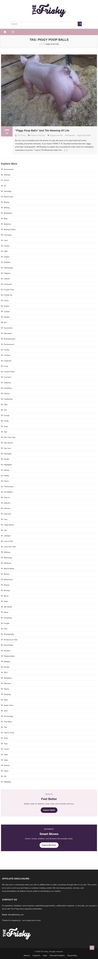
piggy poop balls (84, 135)
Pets (5, 629)
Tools (6, 738)
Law (5, 519)
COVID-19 (8, 295)
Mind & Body (9, 569)
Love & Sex (8, 541)
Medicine (7, 563)
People (6, 623)
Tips (5, 727)
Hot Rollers (8, 492)
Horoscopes (9, 486)
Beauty (6, 202)
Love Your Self (10, 547)
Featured (7, 361)
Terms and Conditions (57, 955)
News (6, 612)
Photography (9, 634)
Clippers (7, 273)
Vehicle (7, 765)
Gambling (8, 388)
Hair (5, 432)
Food (6, 366)
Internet (7, 508)
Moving (7, 590)
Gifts (6, 404)
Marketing (8, 558)
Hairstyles (8, 454)
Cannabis (7, 235)
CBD (6, 251)
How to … (8, 497)
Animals (42, 135)
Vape (6, 760)
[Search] (80, 24)
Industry (7, 503)
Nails (6, 601)
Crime (6, 301)
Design (6, 317)
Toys (6, 744)
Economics (8, 328)
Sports (6, 689)
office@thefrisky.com (16, 915)
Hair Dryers (8, 443)
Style (6, 700)
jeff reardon (70, 135)
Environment (9, 344)
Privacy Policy (72, 955)
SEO (6, 672)
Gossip (6, 415)
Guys (6, 426)
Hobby (6, 476)
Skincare (7, 683)
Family (6, 350)
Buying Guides (10, 229)
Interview (7, 514)
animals (59, 135)
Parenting (8, 618)
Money (6, 574)
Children (7, 262)
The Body (8, 722)
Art (5, 186)
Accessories (9, 169)
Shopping (7, 678)
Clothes (7, 279)
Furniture (7, 377)
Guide (6, 421)
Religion (7, 661)
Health (6, 459)
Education (8, 333)
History (6, 470)
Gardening (8, 399)
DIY (5, 322)
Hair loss (7, 448)
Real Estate (8, 645)
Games (7, 394)
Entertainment (9, 339)
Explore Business (49, 845)
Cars (6, 240)
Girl (5, 410)
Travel (6, 749)
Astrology (7, 191)
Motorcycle (8, 579)
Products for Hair (10, 640)
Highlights (8, 465)
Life (5, 530)
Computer (8, 284)
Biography (8, 213)
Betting (6, 208)
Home (6, 481)
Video (6, 771)
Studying (7, 694)
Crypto (6, 306)
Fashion (7, 355)
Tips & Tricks (9, 733)
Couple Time (9, 290)
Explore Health (49, 810)
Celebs (6, 257)
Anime (6, 180)
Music (6, 596)
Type (6, 754)
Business (7, 224)
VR (5, 776)
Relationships (9, 656)
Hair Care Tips (9, 437)
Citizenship (8, 268)
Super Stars (8, 705)
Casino (6, 246)
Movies (7, 585)
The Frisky (21, 135)
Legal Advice (9, 525)
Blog (5, 218)
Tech (6, 711)
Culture (7, 311)
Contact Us (36, 955)
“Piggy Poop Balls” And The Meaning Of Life (42, 130)
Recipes (7, 651)
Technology (8, 716)
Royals (6, 667)
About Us (27, 955)
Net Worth (8, 607)
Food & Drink (9, 372)
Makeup (7, 552)
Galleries (7, 383)
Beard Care (8, 197)
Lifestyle (7, 536)
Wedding (7, 782)
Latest (45, 955)
